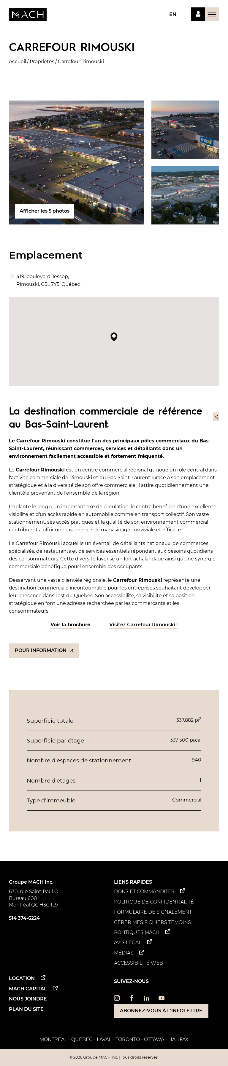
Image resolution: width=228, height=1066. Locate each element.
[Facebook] (132, 999)
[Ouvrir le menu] (212, 14)
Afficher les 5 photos (44, 211)
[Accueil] (28, 14)
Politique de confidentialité (154, 902)
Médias (123, 953)
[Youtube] (161, 999)
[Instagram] (117, 999)
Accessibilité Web (138, 963)
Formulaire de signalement (153, 912)
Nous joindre (28, 999)
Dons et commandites (144, 891)
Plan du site (26, 1009)
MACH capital (28, 989)
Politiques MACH (136, 932)
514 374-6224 (24, 918)
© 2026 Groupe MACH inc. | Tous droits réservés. (114, 1057)
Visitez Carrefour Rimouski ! (143, 624)
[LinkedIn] (147, 999)
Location (22, 978)
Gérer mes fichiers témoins (152, 922)
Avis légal (127, 942)
